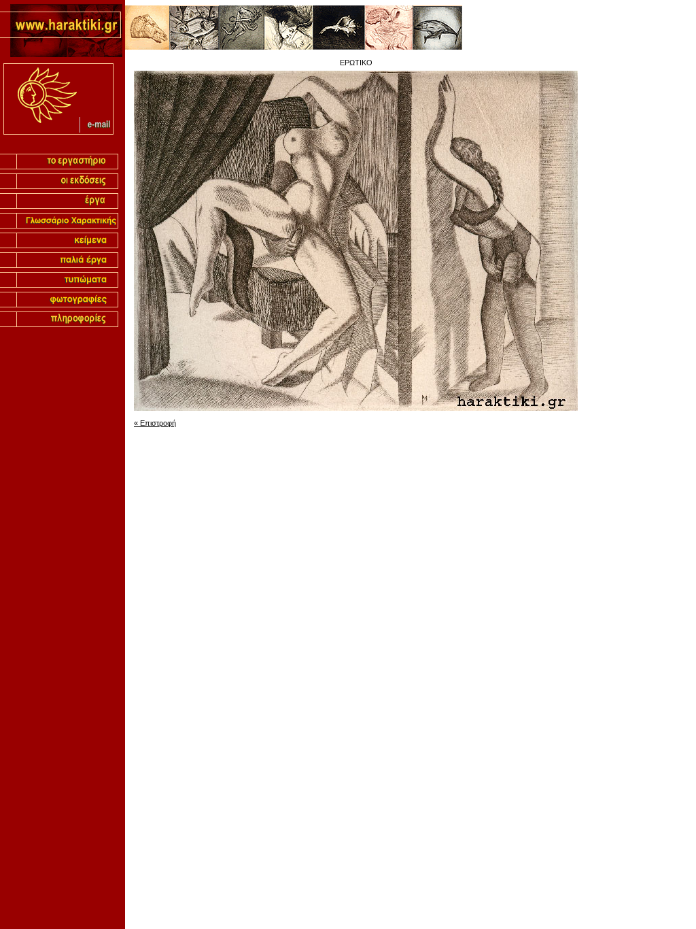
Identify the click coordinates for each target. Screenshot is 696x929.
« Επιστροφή (155, 423)
